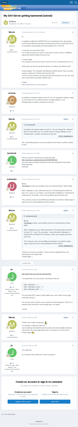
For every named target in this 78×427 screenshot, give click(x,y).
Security (27, 24)
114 (13, 50)
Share (55, 22)
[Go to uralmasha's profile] (12, 186)
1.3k (12, 111)
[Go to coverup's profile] (12, 100)
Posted (31, 32)
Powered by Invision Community (39, 424)
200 (12, 197)
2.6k (12, 287)
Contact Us (39, 421)
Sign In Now (55, 401)
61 (13, 171)
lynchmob (11, 153)
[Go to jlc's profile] (12, 276)
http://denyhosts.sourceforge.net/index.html (36, 274)
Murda (13, 21)
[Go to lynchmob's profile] (12, 160)
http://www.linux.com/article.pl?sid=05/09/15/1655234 (39, 160)
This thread (25, 186)
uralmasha (12, 179)
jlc (12, 269)
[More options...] (73, 32)
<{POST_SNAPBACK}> (65, 136)
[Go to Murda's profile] (6, 22)
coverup (11, 93)
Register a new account (23, 401)
